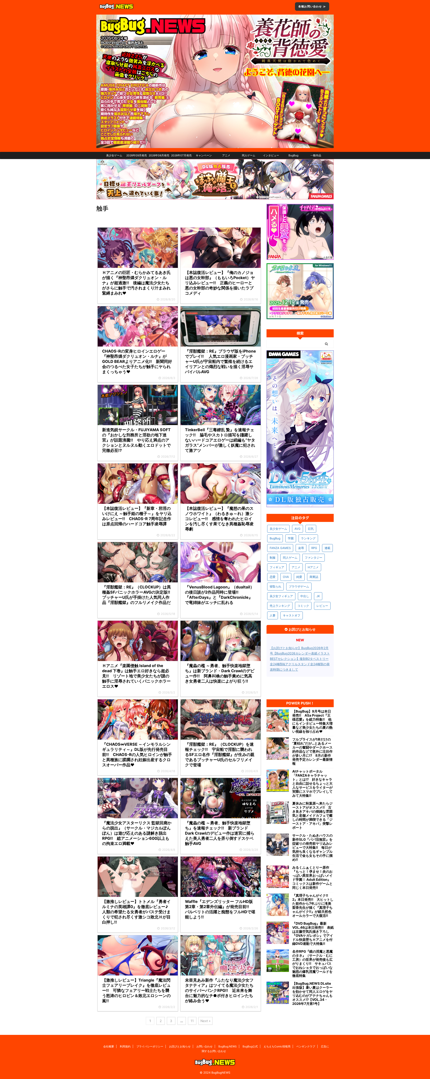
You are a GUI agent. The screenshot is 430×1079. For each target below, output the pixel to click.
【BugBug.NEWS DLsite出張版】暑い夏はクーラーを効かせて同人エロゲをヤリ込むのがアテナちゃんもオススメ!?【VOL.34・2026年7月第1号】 (312, 994)
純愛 (299, 577)
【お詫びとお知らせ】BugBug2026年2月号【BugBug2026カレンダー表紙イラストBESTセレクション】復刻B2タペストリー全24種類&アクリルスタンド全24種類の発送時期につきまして (300, 658)
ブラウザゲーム (299, 586)
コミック (303, 605)
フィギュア (277, 567)
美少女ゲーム (114, 155)
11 (192, 1021)
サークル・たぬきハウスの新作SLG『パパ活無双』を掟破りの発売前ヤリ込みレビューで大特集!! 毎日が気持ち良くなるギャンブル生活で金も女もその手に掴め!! (312, 847)
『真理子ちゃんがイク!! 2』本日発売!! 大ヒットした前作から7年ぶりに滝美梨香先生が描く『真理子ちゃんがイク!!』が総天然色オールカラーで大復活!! (312, 906)
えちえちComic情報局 (277, 1046)
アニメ (226, 155)
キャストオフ (291, 615)
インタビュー (271, 155)
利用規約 (125, 1046)
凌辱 (301, 548)
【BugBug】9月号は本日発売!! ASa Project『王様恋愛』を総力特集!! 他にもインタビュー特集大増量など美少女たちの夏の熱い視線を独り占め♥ (312, 721)
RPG (314, 548)
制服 (272, 557)
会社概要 (108, 1046)
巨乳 (311, 528)
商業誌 (314, 577)
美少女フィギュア (281, 596)
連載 (327, 548)
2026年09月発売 (136, 155)
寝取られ (275, 586)
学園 (291, 538)
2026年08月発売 (159, 155)
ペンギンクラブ (305, 1046)
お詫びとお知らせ (180, 1046)
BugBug (293, 155)
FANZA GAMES (280, 548)
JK (318, 596)
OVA (286, 577)
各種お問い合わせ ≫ (312, 6)
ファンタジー (313, 557)
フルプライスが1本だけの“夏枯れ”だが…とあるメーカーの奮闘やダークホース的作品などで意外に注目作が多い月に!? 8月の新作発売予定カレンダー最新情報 (312, 751)
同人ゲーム (248, 155)
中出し (304, 596)
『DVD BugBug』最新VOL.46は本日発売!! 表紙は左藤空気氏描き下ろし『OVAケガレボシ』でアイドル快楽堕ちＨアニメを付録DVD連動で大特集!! (313, 934)
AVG (298, 528)
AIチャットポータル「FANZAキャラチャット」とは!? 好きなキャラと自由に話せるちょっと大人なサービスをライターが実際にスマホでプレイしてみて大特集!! (312, 783)
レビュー (322, 605)
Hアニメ (313, 567)
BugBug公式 (250, 1046)
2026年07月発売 (181, 155)
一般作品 (315, 155)
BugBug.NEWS (227, 1046)
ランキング (308, 538)
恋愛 (272, 577)
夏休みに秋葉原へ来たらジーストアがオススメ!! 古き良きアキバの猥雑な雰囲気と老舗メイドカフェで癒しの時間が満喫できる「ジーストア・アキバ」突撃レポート (312, 815)
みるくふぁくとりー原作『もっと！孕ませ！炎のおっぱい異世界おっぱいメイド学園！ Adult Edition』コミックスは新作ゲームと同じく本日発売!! (312, 878)
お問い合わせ (204, 1046)
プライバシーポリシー (149, 1046)
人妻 (272, 615)
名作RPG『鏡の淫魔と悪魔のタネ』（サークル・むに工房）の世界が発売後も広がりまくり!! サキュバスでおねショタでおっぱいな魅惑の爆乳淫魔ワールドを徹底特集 (312, 964)
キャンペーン (204, 155)
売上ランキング (280, 605)
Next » (205, 1021)
